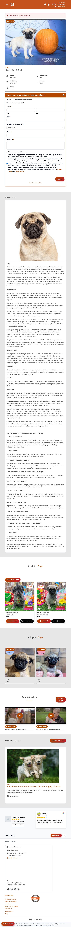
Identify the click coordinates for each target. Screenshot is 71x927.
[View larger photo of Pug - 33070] (63, 584)
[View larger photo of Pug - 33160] (32, 584)
